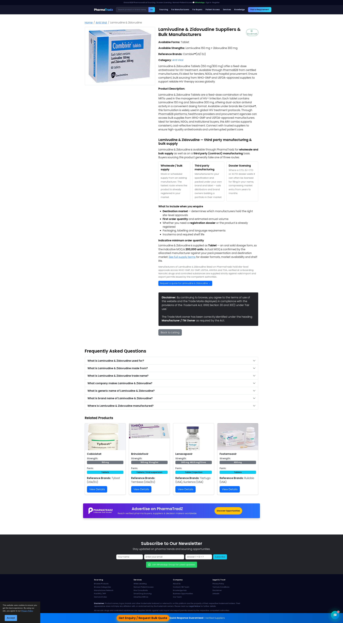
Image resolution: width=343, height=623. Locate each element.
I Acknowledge (193, 331)
